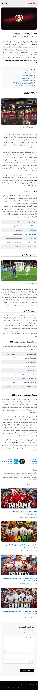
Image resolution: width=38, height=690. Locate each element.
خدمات (3, 687)
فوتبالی (35, 37)
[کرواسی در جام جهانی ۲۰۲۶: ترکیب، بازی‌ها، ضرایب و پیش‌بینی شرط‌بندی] (19, 565)
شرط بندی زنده (14, 442)
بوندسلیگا (34, 42)
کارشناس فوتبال (33, 517)
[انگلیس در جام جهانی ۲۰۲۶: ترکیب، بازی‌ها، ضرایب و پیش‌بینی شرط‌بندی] (19, 598)
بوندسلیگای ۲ (27, 152)
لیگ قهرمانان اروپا (32, 180)
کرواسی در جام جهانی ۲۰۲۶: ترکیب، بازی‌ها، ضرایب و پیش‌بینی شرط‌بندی (20, 579)
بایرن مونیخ (23, 60)
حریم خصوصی (20, 687)
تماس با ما (8, 687)
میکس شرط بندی (21, 47)
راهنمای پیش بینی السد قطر (32, 461)
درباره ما (14, 687)
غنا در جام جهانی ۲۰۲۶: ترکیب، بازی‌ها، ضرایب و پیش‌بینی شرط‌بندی (21, 546)
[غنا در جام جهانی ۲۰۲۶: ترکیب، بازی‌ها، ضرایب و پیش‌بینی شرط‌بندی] (19, 531)
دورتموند (17, 60)
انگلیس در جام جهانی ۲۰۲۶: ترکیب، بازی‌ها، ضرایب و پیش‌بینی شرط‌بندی (20, 612)
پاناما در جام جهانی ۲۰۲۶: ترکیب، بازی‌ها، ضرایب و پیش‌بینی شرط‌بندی (21, 512)
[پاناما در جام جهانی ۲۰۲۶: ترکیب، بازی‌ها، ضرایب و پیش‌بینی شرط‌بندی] (19, 498)
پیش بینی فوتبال (30, 44)
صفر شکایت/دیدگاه (16, 37)
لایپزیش (11, 60)
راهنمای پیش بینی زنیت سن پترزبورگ (7, 461)
